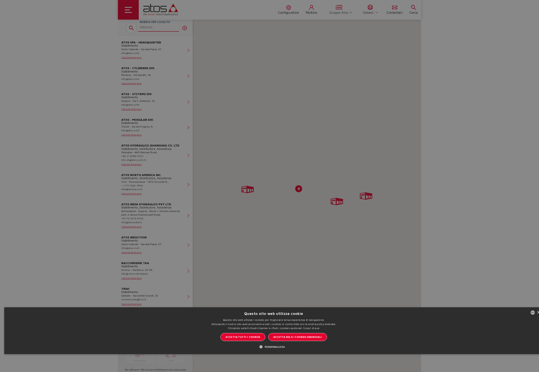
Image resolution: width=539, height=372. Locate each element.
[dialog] (269, 186)
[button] (274, 346)
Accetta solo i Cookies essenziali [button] (297, 336)
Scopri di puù (311, 328)
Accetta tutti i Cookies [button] (242, 336)
